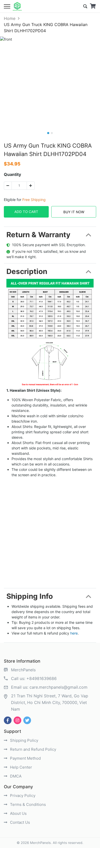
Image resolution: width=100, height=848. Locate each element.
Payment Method (25, 758)
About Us (18, 813)
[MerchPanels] (17, 6)
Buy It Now (73, 212)
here (74, 633)
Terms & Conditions (27, 804)
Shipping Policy (23, 740)
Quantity (12, 174)
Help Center (20, 767)
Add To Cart (26, 212)
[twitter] (27, 720)
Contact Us (19, 822)
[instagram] (17, 720)
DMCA (15, 776)
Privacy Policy (22, 795)
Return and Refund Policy (32, 749)
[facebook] (8, 720)
